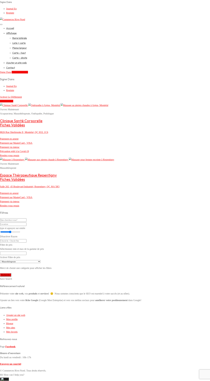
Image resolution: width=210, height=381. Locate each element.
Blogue (9, 323)
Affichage (11, 33)
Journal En (11, 8)
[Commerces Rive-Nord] (12, 19)
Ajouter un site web (16, 62)
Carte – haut (19, 52)
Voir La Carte (6, 101)
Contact (10, 67)
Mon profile (12, 319)
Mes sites (10, 327)
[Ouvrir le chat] (4, 379)
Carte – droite (19, 57)
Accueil (10, 28)
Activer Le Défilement (11, 97)
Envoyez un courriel (10, 364)
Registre (10, 13)
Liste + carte (19, 43)
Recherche (5, 275)
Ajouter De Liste (20, 72)
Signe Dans (5, 72)
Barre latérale (19, 38)
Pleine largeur (19, 47)
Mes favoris (12, 331)
